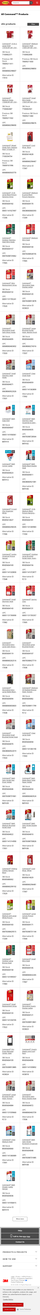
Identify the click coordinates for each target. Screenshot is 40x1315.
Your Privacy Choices (17, 1280)
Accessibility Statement (24, 1278)
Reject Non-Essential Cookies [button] (13, 1304)
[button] (24, 1309)
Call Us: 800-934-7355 (21, 1236)
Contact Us (20, 1242)
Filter (33, 24)
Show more (20, 1219)
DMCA (13, 1278)
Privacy (18, 1276)
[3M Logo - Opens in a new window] (6, 3)
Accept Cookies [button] (9, 1309)
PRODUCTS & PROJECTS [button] (15, 1252)
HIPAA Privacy (26, 1276)
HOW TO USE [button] (9, 1259)
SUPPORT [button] (7, 1266)
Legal (12, 1276)
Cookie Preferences (17, 1282)
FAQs (20, 1230)
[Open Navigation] (37, 3)
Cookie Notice (8, 1299)
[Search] (31, 3)
